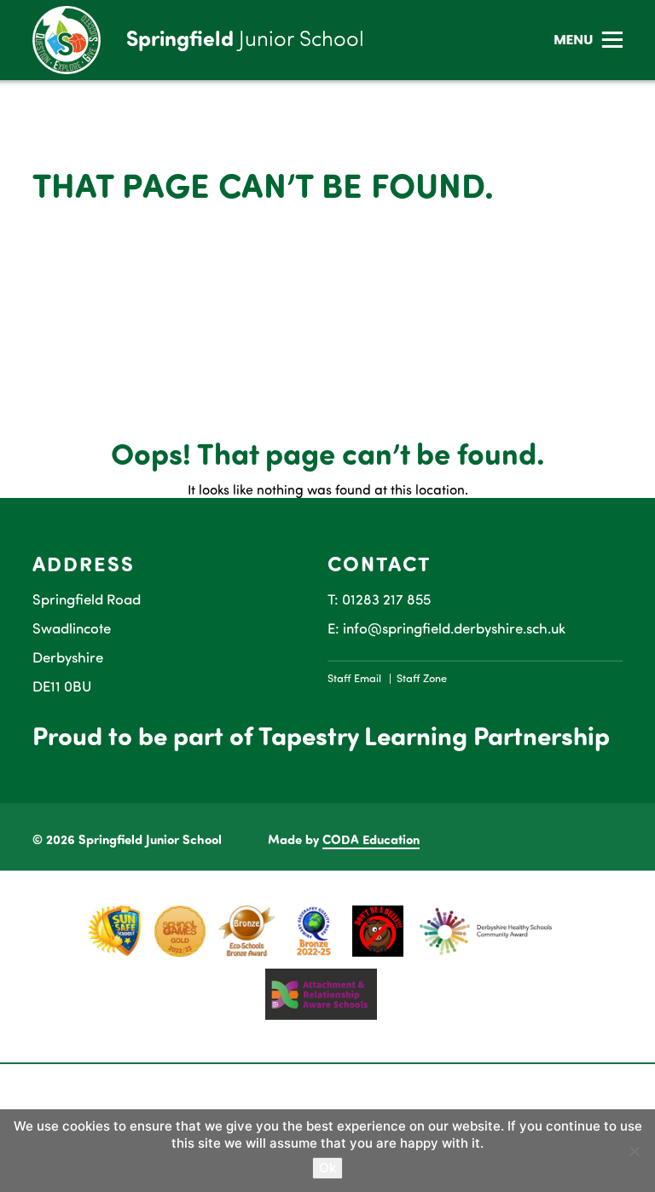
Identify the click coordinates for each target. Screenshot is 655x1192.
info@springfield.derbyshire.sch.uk (454, 628)
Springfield (245, 37)
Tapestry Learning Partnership (434, 735)
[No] (633, 1151)
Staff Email (354, 678)
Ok (327, 1168)
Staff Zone (422, 678)
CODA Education (371, 839)
